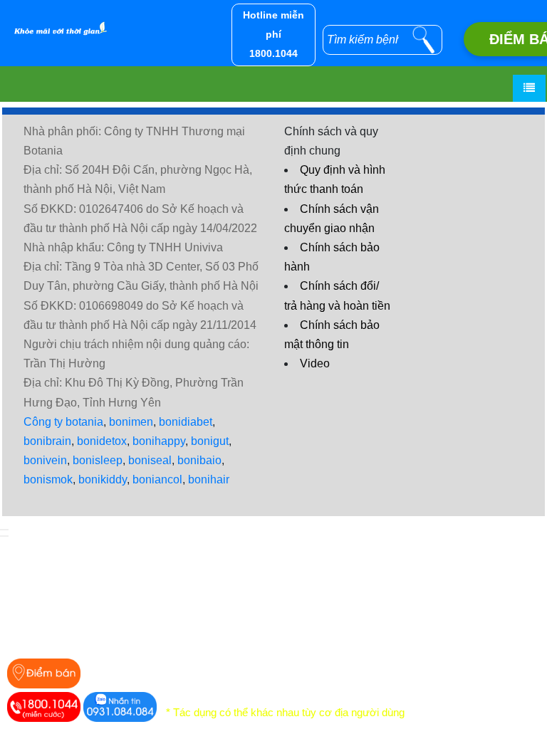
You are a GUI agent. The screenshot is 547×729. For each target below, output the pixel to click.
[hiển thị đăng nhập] (4, 529)
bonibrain (47, 441)
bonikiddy (102, 479)
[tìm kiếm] (424, 40)
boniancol (157, 479)
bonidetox (102, 441)
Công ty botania (63, 422)
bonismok (48, 479)
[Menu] (529, 88)
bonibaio (199, 460)
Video (315, 363)
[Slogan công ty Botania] (57, 20)
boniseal (150, 460)
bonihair (208, 479)
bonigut (210, 441)
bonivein (45, 460)
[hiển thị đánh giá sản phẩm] (4, 536)
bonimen (131, 422)
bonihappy (158, 441)
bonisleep (98, 460)
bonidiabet (185, 422)
